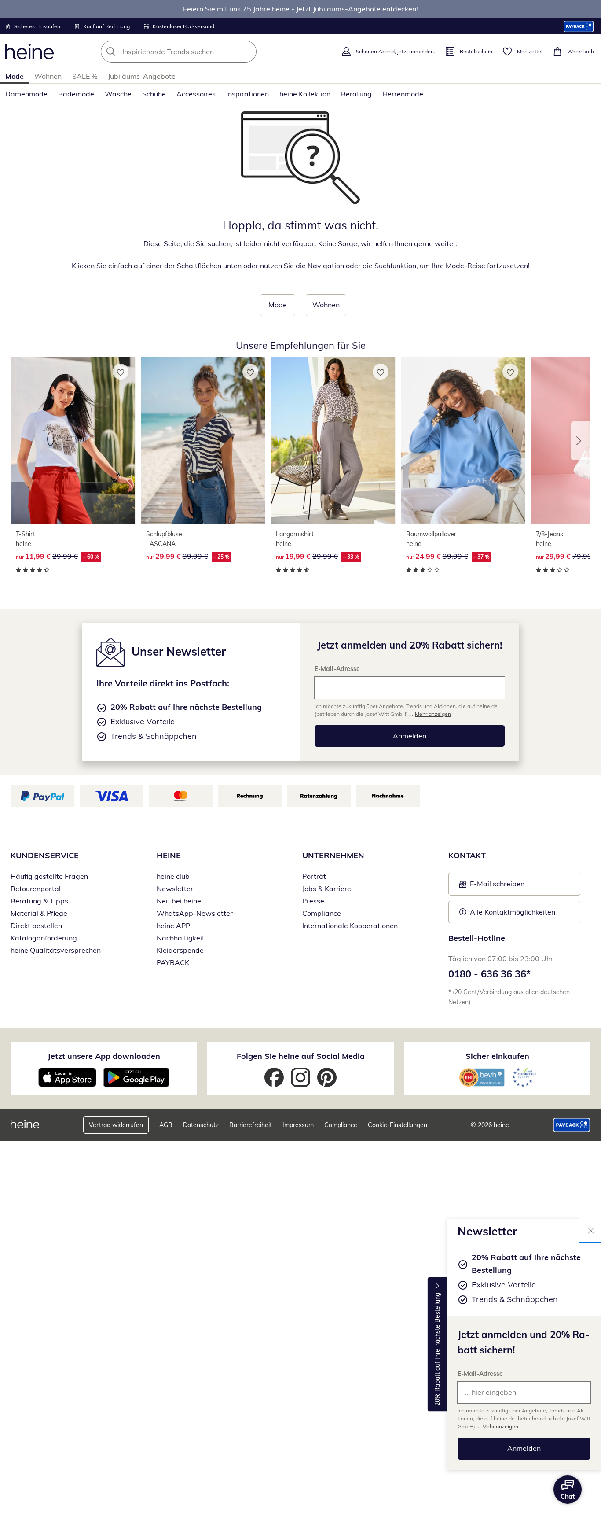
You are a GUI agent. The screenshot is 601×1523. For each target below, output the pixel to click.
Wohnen (48, 76)
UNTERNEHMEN (333, 855)
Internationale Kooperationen (350, 925)
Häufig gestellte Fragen (49, 876)
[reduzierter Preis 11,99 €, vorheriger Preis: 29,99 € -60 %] (73, 440)
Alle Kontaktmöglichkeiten (512, 911)
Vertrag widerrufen (116, 1125)
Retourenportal (36, 888)
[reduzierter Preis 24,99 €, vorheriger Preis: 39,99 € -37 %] (463, 440)
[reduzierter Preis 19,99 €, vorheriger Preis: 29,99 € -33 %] (333, 440)
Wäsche (118, 93)
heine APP (173, 925)
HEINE (169, 855)
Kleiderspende (180, 950)
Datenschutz (201, 1125)
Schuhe (154, 93)
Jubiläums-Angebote (142, 76)
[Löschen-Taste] (247, 51)
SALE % (84, 76)
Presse (313, 900)
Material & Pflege (39, 913)
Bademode (76, 93)
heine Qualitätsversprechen (56, 950)
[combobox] (198, 51)
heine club (173, 876)
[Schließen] (591, 1230)
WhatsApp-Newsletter (195, 913)
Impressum (298, 1125)
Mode (14, 76)
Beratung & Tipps (39, 900)
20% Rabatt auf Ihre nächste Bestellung (437, 1349)
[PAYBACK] (579, 26)
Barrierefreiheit (250, 1125)
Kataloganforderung (44, 937)
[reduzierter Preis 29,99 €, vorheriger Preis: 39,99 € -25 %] (203, 440)
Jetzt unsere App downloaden (104, 1056)
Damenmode (26, 93)
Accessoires (196, 93)
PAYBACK (173, 962)
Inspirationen (247, 93)
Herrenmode (402, 93)
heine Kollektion (304, 93)
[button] (580, 440)
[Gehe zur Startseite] (29, 51)
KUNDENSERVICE (45, 855)
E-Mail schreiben (491, 886)
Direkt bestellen (36, 925)
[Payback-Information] (571, 1125)
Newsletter (175, 888)
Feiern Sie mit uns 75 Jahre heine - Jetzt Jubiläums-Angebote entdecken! (300, 8)
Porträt (314, 876)
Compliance (321, 913)
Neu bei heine (179, 900)
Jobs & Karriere (326, 888)
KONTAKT (467, 855)
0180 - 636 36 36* (489, 974)
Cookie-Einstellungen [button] (397, 1125)
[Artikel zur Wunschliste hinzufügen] (120, 372)
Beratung (356, 93)
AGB (165, 1125)
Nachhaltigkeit (181, 937)
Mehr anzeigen (500, 1426)
